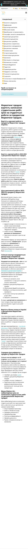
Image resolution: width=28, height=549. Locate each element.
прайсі (18, 172)
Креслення (7, 58)
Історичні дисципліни (10, 53)
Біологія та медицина (10, 23)
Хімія (5, 83)
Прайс (4, 341)
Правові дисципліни (10, 69)
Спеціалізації (7, 19)
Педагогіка (7, 67)
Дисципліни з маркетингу (11, 44)
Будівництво (8, 25)
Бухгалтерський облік (10, 27)
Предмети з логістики (10, 72)
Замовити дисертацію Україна (11, 271)
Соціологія (7, 76)
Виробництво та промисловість (13, 32)
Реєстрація (24, 8)
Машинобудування (10, 65)
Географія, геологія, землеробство (14, 34)
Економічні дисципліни (11, 39)
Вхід (16, 8)
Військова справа (9, 30)
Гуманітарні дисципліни (11, 37)
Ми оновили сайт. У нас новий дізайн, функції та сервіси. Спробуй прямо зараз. (14, 3)
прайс (19, 375)
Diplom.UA (17, 137)
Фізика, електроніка (10, 81)
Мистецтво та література (11, 60)
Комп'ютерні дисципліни (11, 55)
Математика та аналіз (10, 62)
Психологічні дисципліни (11, 74)
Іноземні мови (8, 51)
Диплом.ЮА (8, 251)
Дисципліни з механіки (11, 48)
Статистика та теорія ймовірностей (15, 79)
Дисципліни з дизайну (10, 41)
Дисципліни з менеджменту (12, 46)
